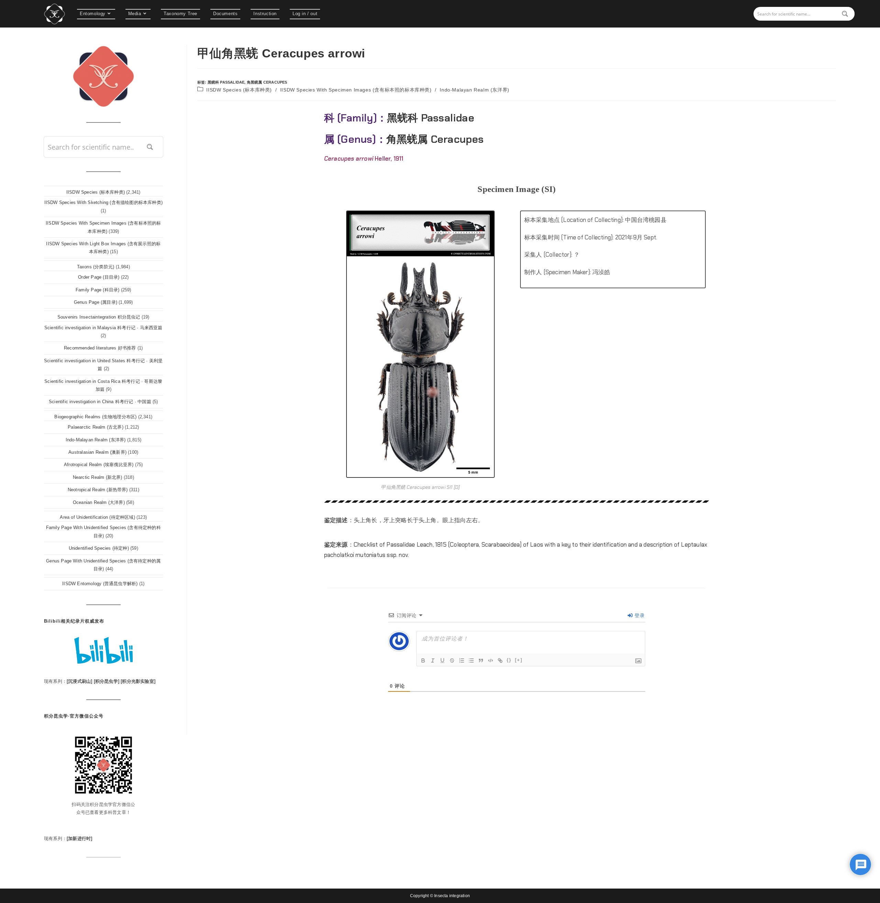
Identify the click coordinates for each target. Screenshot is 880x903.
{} (509, 660)
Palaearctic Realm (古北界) (95, 427)
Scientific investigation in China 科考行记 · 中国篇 (100, 401)
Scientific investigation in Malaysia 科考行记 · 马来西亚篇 (103, 327)
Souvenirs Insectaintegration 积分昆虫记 (98, 317)
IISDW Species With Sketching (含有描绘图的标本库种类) (103, 202)
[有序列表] (461, 660)
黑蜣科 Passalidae (226, 82)
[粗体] (423, 660)
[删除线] (452, 660)
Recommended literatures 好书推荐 (100, 348)
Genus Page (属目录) (95, 302)
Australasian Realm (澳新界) (97, 452)
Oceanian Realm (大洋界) (99, 502)
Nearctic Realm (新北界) (97, 477)
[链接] (500, 660)
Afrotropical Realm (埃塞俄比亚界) (98, 464)
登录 (639, 615)
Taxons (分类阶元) (95, 266)
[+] (518, 660)
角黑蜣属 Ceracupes (267, 82)
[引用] (481, 660)
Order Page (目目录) (98, 277)
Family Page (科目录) (97, 289)
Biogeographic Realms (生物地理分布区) (95, 416)
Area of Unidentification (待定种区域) (97, 517)
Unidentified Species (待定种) (99, 548)
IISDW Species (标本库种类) (239, 90)
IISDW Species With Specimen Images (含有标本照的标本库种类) (356, 90)
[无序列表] (471, 660)
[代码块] (490, 660)
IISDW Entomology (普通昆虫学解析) (100, 583)
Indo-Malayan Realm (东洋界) (474, 90)
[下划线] (442, 660)
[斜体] (433, 660)
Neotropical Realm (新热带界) (98, 489)
